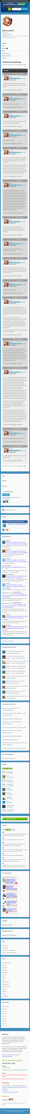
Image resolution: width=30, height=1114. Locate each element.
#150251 (25, 148)
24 (24, 66)
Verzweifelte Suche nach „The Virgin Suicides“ (12, 730)
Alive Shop (4, 965)
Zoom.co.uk (4, 1025)
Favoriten (4, 58)
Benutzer (4, 480)
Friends (4, 48)
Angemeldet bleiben (8, 491)
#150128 (25, 258)
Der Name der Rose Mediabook (9, 736)
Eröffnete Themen (6, 53)
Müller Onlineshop (6, 986)
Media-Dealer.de (5, 982)
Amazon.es (4, 1008)
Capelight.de (5, 972)
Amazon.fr (4, 1011)
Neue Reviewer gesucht (7, 718)
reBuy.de (4, 989)
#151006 (25, 130)
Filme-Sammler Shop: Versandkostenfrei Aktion (12, 721)
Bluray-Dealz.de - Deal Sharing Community (17, 524)
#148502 (25, 339)
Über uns (4, 1054)
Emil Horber (9, 780)
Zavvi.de (4, 1023)
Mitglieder (4, 764)
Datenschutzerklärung (7, 1056)
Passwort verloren (16, 497)
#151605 (25, 74)
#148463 (25, 367)
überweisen (13, 37)
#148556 (25, 297)
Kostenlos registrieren (6, 497)
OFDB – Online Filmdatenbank (8, 950)
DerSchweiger (9, 661)
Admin (8, 801)
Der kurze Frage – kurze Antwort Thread (19, 676)
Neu (3, 768)
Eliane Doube (9, 771)
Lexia (10, 76)
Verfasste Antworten (6, 55)
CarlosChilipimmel (10, 809)
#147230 (25, 446)
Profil (3, 45)
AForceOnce (9, 797)
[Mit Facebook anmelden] (4, 502)
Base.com (4, 1016)
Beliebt (10, 768)
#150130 (25, 239)
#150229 (25, 180)
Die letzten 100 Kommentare (8, 641)
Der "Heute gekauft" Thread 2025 (9, 727)
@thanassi (5, 307)
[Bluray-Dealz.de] (11, 5)
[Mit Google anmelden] (7, 502)
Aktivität (4, 43)
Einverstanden (21, 4)
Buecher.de (4, 970)
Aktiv (7, 768)
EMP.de (3, 977)
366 (24, 78)
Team (8, 1054)
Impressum (17, 1054)
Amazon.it (4, 1013)
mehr (15, 877)
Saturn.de (4, 991)
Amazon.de (4, 967)
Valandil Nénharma (11, 805)
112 (27, 36)
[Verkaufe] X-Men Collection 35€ (9, 748)
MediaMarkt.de (5, 984)
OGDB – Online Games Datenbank (9, 952)
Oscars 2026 (5, 739)
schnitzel (8, 676)
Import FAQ (4, 1090)
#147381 (25, 428)
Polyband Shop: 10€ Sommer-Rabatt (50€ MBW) (12, 855)
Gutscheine (4, 1089)
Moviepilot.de (5, 948)
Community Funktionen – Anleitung (10, 1092)
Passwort (4, 486)
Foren (3, 50)
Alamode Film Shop (6, 962)
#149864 (25, 280)
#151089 (25, 111)
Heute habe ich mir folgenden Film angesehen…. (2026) (14, 713)
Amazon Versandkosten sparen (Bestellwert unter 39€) (14, 1087)
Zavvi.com (4, 1020)
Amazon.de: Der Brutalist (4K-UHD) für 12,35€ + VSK (13, 839)
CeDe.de (4, 1018)
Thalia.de (4, 993)
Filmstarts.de (5, 945)
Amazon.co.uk (5, 1006)
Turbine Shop (5, 996)
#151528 (25, 94)
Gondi (8, 775)
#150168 (25, 217)
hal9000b (8, 651)
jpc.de (3, 979)
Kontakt (12, 1054)
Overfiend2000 (10, 784)
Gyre (7, 656)
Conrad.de (4, 974)
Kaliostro (8, 792)
